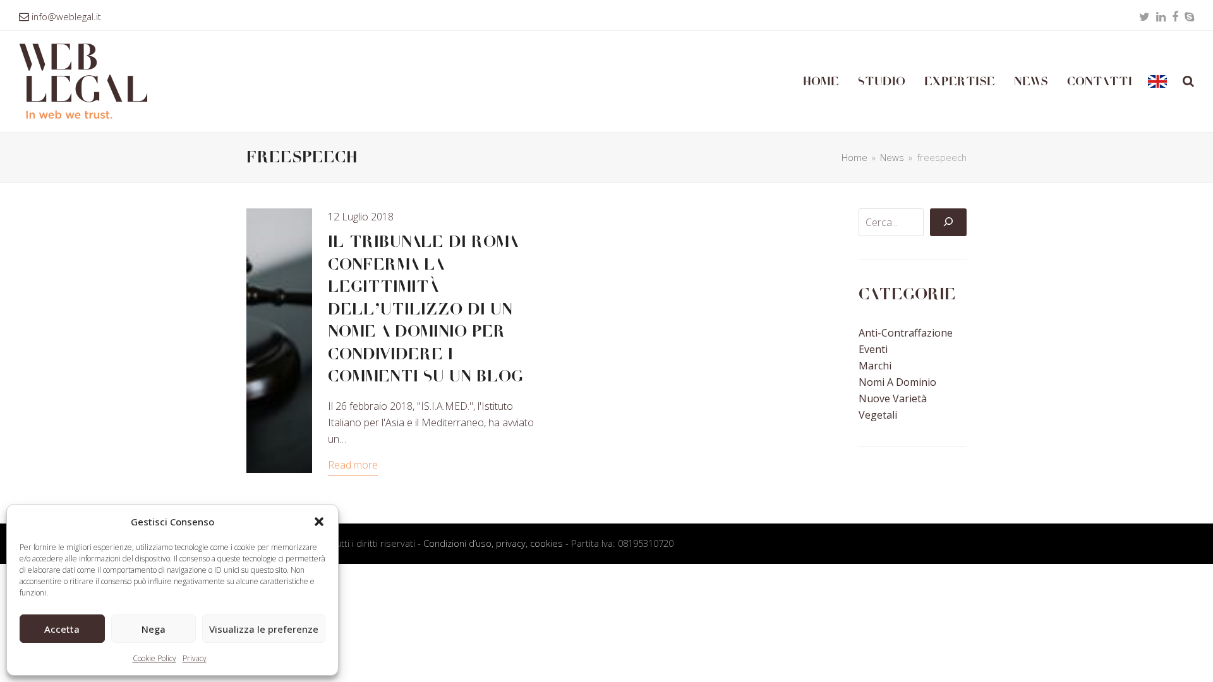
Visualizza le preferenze (263, 629)
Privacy (195, 658)
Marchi (875, 366)
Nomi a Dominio (897, 382)
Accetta (62, 629)
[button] (319, 521)
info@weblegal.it (66, 16)
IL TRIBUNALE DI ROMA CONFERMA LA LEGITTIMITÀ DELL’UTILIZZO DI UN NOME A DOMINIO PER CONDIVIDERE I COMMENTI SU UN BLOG (425, 309)
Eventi (873, 349)
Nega (154, 629)
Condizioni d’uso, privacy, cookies (493, 543)
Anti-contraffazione (906, 333)
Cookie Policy (154, 658)
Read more (353, 465)
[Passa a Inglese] (1157, 81)
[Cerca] (948, 222)
